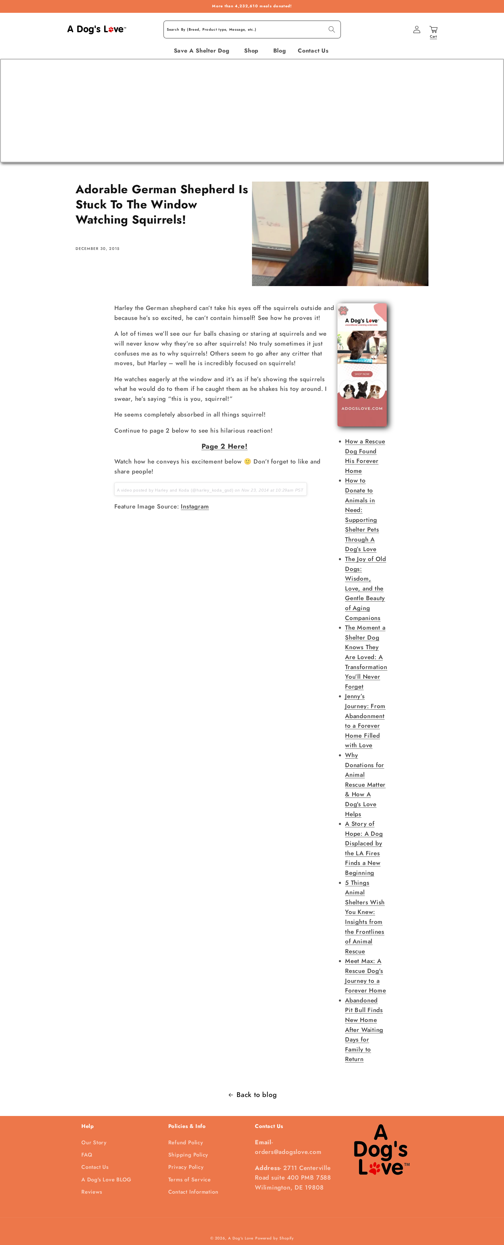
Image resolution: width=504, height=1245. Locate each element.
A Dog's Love (240, 1238)
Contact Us (95, 1167)
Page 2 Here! (225, 446)
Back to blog (257, 1095)
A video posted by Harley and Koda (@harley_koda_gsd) (175, 490)
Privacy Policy (186, 1167)
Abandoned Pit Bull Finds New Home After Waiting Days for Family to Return (364, 1030)
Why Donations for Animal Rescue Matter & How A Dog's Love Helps (365, 785)
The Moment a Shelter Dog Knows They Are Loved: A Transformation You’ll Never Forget (366, 657)
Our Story (94, 1142)
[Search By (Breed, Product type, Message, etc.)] (331, 29)
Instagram (195, 506)
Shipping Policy (188, 1155)
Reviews (91, 1192)
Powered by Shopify (274, 1238)
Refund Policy (185, 1142)
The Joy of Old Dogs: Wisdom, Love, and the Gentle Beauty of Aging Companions (365, 588)
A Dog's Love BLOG (106, 1179)
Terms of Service (189, 1179)
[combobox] (252, 29)
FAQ (86, 1155)
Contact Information (193, 1192)
